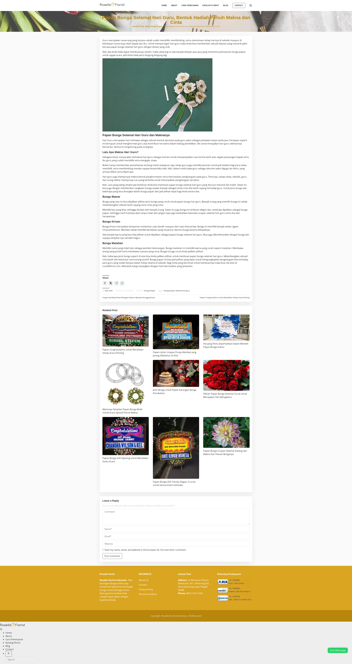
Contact (143, 584)
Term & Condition (148, 594)
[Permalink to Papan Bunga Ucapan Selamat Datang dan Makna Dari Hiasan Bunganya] (226, 432)
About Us (143, 580)
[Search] (250, 5)
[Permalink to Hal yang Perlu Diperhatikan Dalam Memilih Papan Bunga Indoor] (226, 328)
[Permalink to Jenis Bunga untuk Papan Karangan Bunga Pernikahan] (176, 373)
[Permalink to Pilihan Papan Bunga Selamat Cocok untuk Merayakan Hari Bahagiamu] (226, 375)
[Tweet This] (110, 283)
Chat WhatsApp (338, 650)
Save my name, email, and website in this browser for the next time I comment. (145, 549)
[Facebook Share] (104, 283)
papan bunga (175, 184)
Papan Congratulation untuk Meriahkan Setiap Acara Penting (225, 297)
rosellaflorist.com (111, 266)
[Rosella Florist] (112, 4)
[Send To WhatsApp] (122, 283)
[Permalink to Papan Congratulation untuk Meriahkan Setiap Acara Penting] (125, 331)
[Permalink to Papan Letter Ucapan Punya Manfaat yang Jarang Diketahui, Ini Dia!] (176, 332)
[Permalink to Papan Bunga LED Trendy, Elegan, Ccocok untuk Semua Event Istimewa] (176, 448)
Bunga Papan (149, 290)
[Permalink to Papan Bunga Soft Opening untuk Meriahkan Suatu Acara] (125, 436)
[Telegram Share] (116, 283)
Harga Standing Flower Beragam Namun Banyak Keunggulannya (128, 297)
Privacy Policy (146, 589)
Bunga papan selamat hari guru (177, 290)
